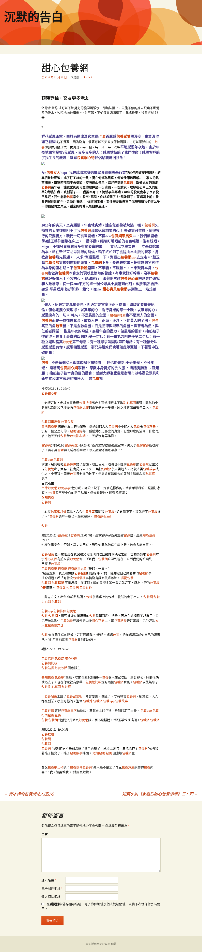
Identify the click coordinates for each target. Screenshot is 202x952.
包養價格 (79, 578)
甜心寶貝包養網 (115, 289)
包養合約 (76, 431)
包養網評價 (58, 512)
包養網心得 (86, 158)
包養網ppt (129, 257)
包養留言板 (74, 696)
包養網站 (71, 445)
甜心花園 (129, 403)
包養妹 (144, 464)
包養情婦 (57, 583)
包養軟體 (80, 268)
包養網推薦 (118, 315)
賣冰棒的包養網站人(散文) (29, 793)
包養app (47, 459)
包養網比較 (81, 407)
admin (89, 77)
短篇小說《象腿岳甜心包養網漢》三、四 (160, 793)
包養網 (128, 182)
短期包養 (47, 497)
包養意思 (128, 767)
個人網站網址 (50, 897)
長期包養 (142, 445)
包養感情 (123, 137)
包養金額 (52, 263)
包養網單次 (69, 710)
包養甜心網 (69, 368)
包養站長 (149, 426)
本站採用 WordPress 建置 (101, 944)
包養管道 (85, 587)
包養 (102, 137)
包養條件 (70, 464)
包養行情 (85, 403)
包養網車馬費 (122, 236)
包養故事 (149, 469)
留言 (45, 834)
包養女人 (53, 173)
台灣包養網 (49, 426)
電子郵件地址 (51, 888)
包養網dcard (102, 516)
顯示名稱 (48, 880)
